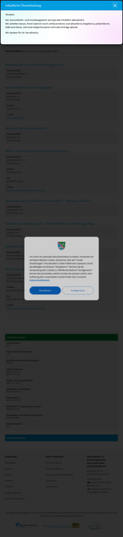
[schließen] (115, 5)
